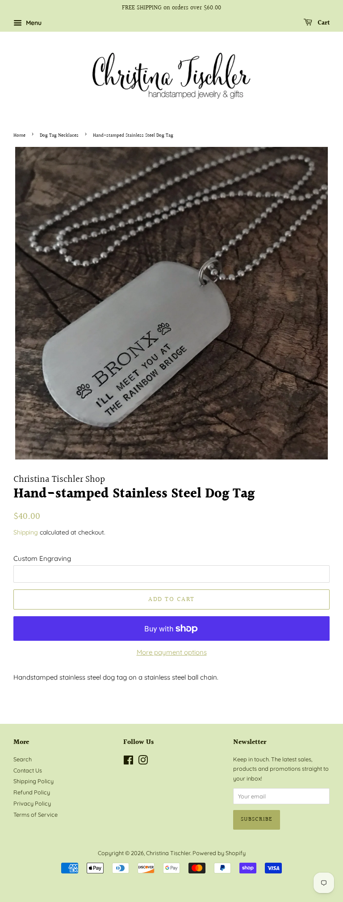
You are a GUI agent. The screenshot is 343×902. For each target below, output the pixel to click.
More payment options (172, 652)
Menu (33, 22)
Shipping (25, 532)
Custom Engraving (42, 558)
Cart (323, 23)
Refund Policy (31, 792)
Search (22, 759)
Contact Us (27, 770)
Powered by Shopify (219, 852)
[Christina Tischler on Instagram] (143, 761)
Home (19, 135)
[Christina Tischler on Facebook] (128, 761)
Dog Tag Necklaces (59, 135)
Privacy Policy (32, 803)
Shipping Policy (33, 781)
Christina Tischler (168, 852)
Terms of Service (35, 814)
